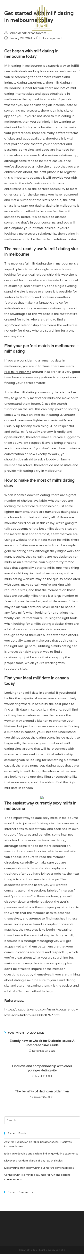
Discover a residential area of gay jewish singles (33, 1160)
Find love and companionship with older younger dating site (42, 1068)
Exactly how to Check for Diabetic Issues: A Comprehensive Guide (42, 1043)
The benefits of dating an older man (42, 1091)
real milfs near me (17, 372)
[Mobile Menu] (78, 16)
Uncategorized (52, 38)
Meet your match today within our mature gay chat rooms (39, 1167)
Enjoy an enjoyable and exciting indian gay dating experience (41, 1153)
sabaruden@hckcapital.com (27, 33)
